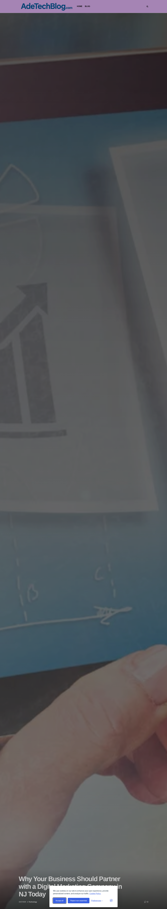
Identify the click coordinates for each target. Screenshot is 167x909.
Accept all (60, 900)
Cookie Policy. (95, 893)
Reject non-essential (78, 900)
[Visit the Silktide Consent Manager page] (111, 900)
